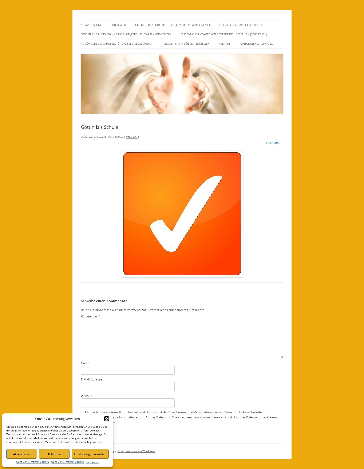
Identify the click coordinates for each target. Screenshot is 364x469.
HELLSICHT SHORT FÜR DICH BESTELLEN (186, 44)
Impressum (92, 462)
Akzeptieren (21, 454)
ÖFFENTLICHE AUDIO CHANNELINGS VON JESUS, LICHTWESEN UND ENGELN (126, 34)
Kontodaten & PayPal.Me (256, 44)
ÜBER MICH (119, 25)
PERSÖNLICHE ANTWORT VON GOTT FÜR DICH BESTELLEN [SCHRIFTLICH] (224, 34)
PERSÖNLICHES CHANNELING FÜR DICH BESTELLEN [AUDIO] (116, 44)
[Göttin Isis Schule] (182, 214)
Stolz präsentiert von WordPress (136, 451)
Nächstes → (274, 143)
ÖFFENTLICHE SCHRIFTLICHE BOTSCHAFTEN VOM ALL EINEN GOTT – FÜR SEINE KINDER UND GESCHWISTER (198, 25)
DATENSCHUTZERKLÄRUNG (32, 462)
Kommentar (90, 316)
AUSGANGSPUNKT (92, 25)
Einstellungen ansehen (90, 454)
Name (85, 363)
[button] (106, 419)
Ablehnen (54, 454)
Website (86, 396)
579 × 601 (132, 137)
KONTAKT (224, 44)
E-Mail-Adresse (91, 379)
